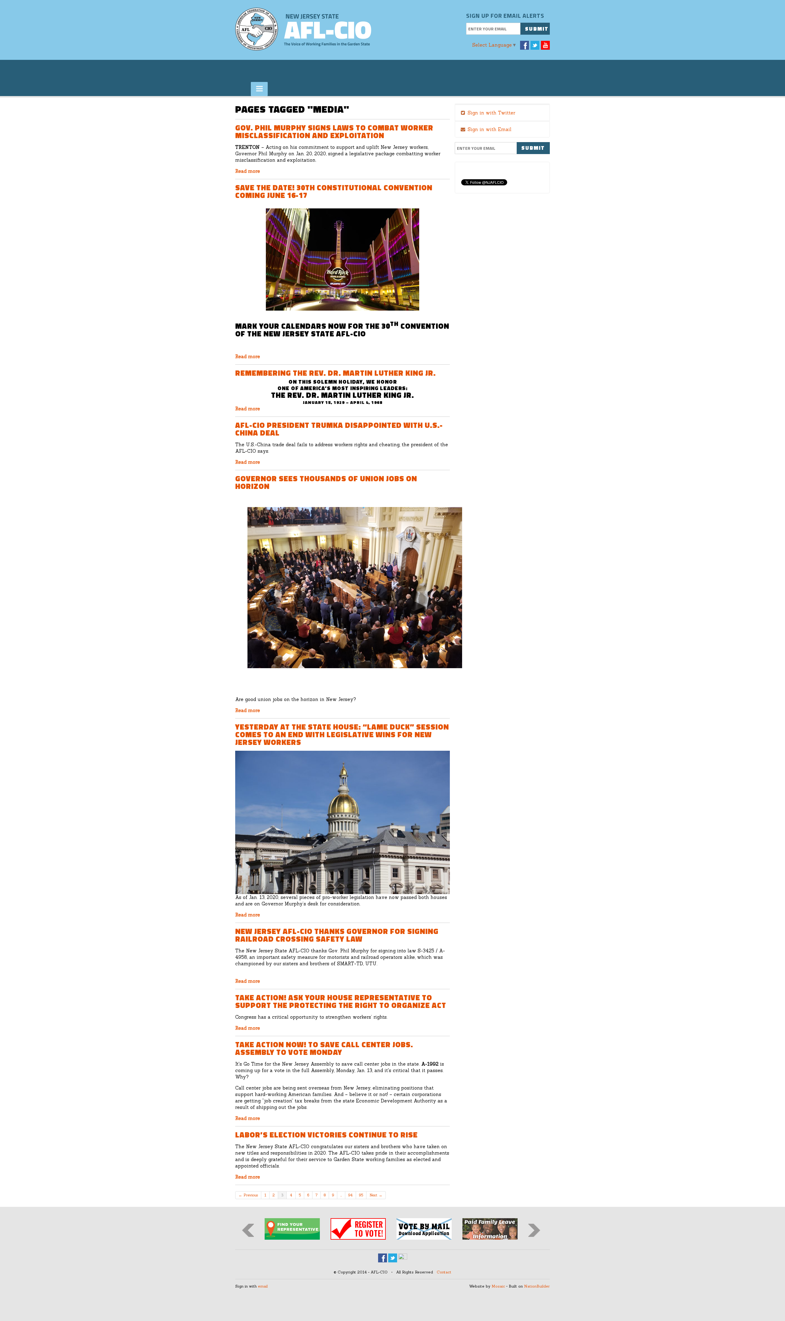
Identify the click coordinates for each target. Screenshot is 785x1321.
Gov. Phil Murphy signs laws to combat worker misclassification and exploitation (334, 131)
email (263, 1286)
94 (350, 1195)
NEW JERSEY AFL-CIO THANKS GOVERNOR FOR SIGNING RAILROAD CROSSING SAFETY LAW (336, 935)
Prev (248, 1230)
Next (534, 1230)
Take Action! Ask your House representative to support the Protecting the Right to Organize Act (340, 1001)
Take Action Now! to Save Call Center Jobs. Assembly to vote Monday (324, 1048)
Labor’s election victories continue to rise (326, 1135)
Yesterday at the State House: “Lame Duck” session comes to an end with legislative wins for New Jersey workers (342, 734)
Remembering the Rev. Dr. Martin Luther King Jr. (335, 373)
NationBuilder (537, 1286)
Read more (247, 171)
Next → (376, 1195)
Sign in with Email (488, 129)
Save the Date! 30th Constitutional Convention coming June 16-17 (333, 191)
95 (361, 1195)
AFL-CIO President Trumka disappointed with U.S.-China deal (339, 429)
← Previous (248, 1195)
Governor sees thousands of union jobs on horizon (326, 482)
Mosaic (498, 1286)
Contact (444, 1272)
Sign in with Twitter (490, 113)
